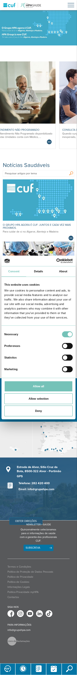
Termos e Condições (19, 566)
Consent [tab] (13, 271)
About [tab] (63, 271)
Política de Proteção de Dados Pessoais (30, 571)
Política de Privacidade (20, 576)
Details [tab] (38, 271)
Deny (38, 410)
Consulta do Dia (21, 129)
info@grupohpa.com (18, 630)
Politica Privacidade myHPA (22, 592)
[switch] (67, 346)
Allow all (38, 386)
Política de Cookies (18, 582)
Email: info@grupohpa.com (36, 489)
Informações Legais (18, 587)
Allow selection (39, 398)
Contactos (13, 597)
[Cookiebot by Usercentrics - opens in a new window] (56, 260)
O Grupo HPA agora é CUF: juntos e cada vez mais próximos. (37, 226)
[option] (38, 27)
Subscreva (33, 547)
